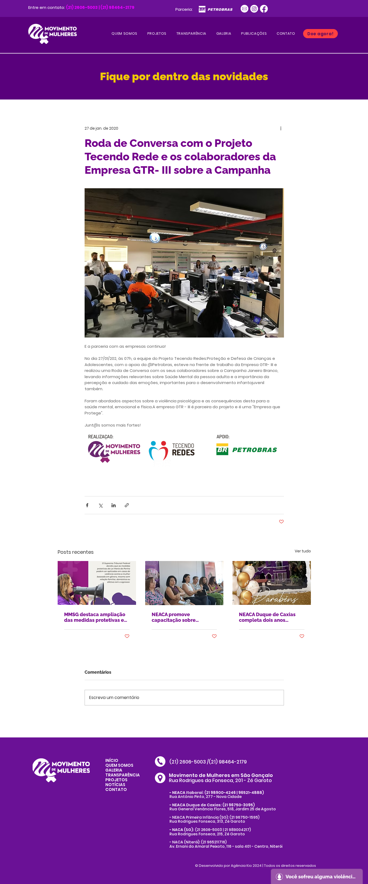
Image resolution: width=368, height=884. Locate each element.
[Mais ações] (280, 128)
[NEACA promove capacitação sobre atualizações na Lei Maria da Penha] (184, 583)
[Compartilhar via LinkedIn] (113, 505)
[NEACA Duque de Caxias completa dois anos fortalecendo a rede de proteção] (271, 583)
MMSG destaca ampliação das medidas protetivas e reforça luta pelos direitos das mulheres (94, 617)
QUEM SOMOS (119, 765)
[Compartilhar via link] (126, 505)
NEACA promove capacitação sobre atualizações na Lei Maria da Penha (181, 617)
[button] (254, 33)
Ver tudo (303, 551)
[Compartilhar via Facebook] (87, 505)
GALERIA (113, 770)
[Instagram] (254, 9)
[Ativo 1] (244, 9)
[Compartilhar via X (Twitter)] (100, 505)
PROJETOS (116, 780)
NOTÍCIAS (115, 784)
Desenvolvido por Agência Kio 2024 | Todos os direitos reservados (257, 865)
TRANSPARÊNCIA (122, 775)
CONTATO (116, 789)
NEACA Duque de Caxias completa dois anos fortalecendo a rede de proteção (267, 617)
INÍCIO (111, 760)
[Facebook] (264, 9)
